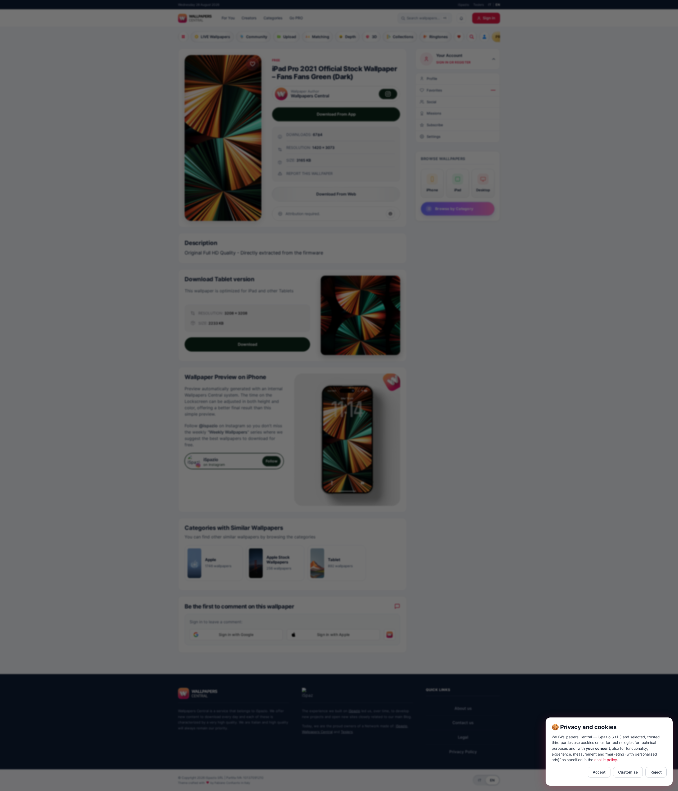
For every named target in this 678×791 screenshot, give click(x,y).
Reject (656, 772)
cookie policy (605, 759)
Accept (599, 772)
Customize (628, 772)
